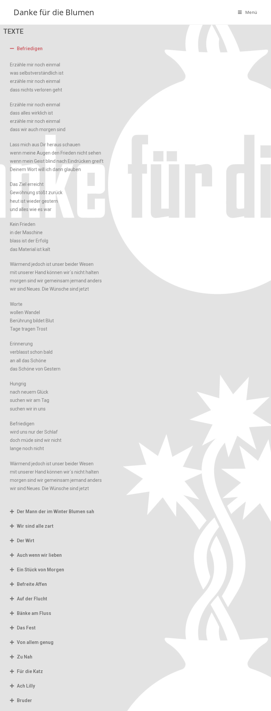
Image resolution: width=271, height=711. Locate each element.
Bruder (24, 700)
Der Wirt (25, 540)
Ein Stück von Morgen (40, 569)
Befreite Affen (32, 584)
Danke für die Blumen (54, 12)
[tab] (135, 48)
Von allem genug (35, 642)
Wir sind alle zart (35, 526)
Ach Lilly (26, 686)
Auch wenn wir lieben (39, 555)
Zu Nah (24, 656)
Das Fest (26, 627)
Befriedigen (30, 48)
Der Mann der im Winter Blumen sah (55, 511)
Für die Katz (30, 671)
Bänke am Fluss (34, 613)
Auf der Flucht (32, 598)
